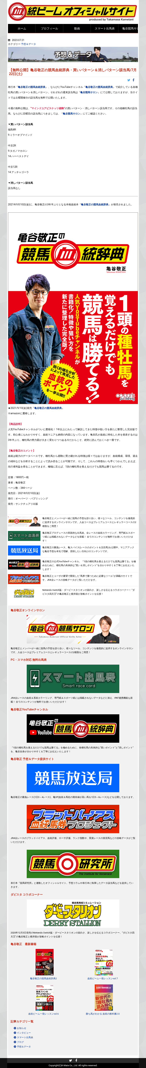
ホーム (22, 28)
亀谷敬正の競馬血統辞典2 (43, 978)
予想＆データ (28, 44)
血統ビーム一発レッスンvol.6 (43, 1013)
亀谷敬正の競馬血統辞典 (31, 87)
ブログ (20, 1042)
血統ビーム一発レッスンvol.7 (102, 978)
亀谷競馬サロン (132, 28)
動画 (77, 28)
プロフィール (49, 28)
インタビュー (24, 1032)
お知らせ (21, 1028)
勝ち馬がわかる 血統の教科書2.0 (102, 1013)
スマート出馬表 (105, 28)
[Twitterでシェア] (129, 80)
